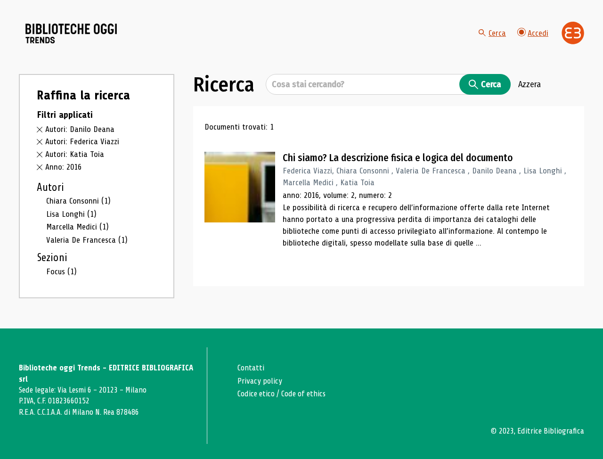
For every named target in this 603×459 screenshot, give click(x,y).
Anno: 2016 (63, 167)
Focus (61, 271)
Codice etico (256, 393)
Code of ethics (303, 393)
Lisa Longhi (71, 214)
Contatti (250, 367)
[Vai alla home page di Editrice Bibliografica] (573, 33)
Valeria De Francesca (87, 240)
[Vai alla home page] (71, 33)
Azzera (529, 84)
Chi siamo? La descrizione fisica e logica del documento (398, 158)
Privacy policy (259, 381)
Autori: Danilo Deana (79, 129)
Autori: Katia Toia (74, 154)
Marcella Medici (77, 226)
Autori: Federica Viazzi (82, 141)
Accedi (538, 33)
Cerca (497, 33)
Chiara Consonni (78, 200)
